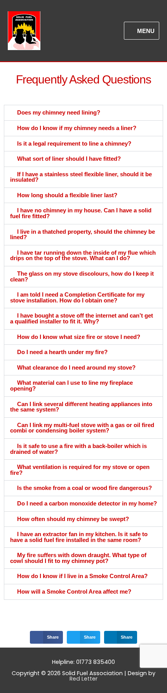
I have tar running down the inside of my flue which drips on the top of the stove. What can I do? (83, 256)
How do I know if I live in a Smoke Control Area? (82, 576)
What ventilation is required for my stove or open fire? (80, 470)
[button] (83, 112)
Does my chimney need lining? (58, 112)
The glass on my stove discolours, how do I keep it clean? (82, 277)
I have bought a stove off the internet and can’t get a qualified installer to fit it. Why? (81, 319)
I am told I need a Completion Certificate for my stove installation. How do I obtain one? (77, 298)
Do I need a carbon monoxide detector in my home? (87, 503)
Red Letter (83, 679)
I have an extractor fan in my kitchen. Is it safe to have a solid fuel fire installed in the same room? (79, 537)
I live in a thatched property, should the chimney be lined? (82, 235)
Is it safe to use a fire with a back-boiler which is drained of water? (78, 449)
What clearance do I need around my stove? (76, 368)
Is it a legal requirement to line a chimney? (74, 144)
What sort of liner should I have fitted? (69, 159)
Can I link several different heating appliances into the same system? (81, 407)
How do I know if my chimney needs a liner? (76, 128)
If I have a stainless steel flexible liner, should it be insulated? (81, 177)
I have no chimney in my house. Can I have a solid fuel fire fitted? (80, 213)
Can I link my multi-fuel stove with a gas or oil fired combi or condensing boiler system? (82, 428)
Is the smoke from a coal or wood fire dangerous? (84, 488)
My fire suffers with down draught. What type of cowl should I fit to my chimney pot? (78, 558)
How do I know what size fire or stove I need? (78, 337)
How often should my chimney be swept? (73, 519)
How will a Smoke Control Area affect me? (74, 592)
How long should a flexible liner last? (67, 195)
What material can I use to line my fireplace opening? (71, 386)
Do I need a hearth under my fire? (62, 352)
